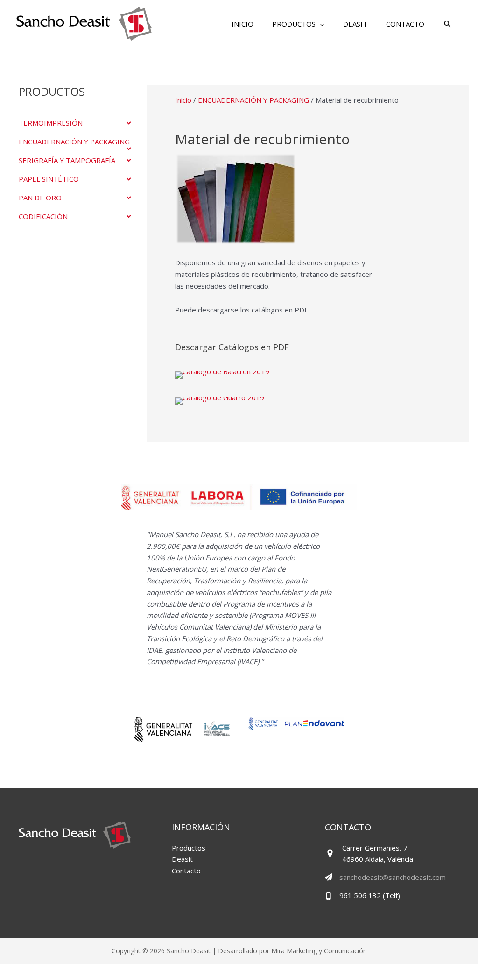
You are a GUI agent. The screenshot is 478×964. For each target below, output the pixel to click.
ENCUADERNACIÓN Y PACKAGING (253, 100)
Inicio (183, 100)
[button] (298, 24)
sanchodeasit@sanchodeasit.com (392, 877)
